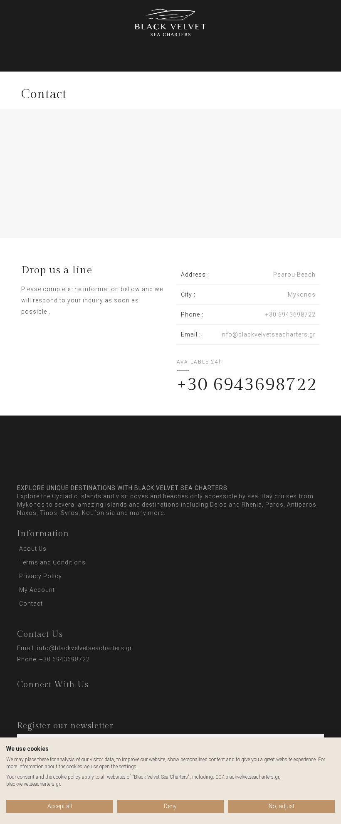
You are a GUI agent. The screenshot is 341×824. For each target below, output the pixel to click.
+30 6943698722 (65, 659)
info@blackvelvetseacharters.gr (84, 648)
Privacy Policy (40, 576)
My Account (37, 589)
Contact (31, 603)
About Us (33, 548)
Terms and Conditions (52, 562)
